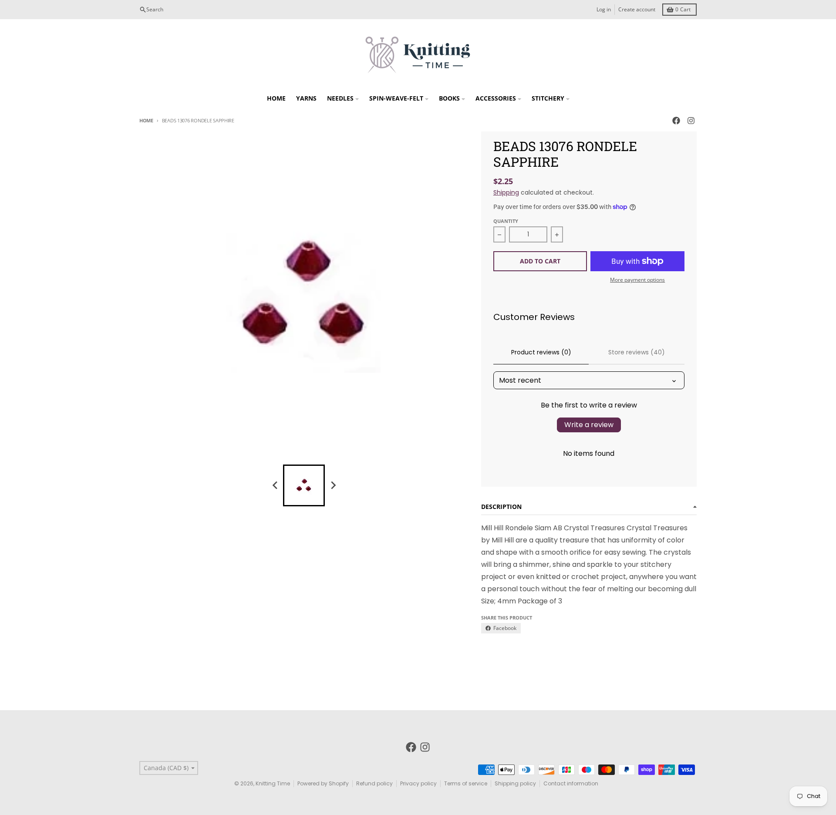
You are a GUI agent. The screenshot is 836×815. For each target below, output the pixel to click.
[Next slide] (333, 485)
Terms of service (465, 783)
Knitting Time (273, 783)
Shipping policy (515, 783)
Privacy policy (418, 783)
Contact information (570, 783)
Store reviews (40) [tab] (636, 352)
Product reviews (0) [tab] (541, 352)
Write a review (589, 425)
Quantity (505, 221)
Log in (604, 9)
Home (146, 120)
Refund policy (374, 783)
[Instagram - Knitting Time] (691, 120)
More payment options (637, 279)
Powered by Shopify (323, 783)
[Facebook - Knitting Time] (676, 120)
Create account (636, 9)
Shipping (506, 192)
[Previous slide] (275, 485)
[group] (304, 485)
